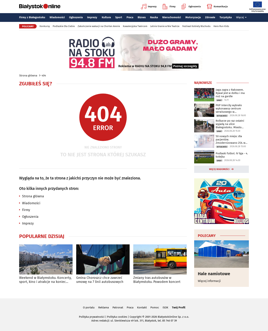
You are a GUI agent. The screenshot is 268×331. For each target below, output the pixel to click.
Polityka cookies (117, 316)
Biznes (142, 17)
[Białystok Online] (39, 6)
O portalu (89, 307)
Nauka (154, 17)
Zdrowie (210, 17)
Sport (118, 17)
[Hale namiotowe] (221, 254)
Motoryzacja (193, 17)
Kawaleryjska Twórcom (135, 26)
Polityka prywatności (91, 316)
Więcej (240, 17)
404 (44, 75)
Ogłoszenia (195, 6)
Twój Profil (178, 307)
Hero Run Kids (221, 26)
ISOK (165, 307)
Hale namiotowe (214, 273)
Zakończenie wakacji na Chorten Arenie (99, 26)
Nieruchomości (171, 17)
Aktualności (222, 116)
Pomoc (154, 307)
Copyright (135, 316)
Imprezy (152, 6)
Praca (130, 17)
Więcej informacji (209, 281)
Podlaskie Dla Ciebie (64, 26)
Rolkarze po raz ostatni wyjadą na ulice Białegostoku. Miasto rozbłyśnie (230, 124)
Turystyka (226, 17)
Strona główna (28, 75)
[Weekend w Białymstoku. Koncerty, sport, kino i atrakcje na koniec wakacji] (46, 259)
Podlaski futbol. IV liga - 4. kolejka (232, 155)
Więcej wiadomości (219, 169)
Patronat (117, 307)
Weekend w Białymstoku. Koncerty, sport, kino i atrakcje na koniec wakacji (45, 280)
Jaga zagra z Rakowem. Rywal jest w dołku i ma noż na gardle (230, 93)
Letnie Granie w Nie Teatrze (164, 26)
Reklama (103, 307)
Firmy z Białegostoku (32, 17)
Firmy (173, 6)
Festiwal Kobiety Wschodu (196, 26)
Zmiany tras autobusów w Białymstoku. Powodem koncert (156, 280)
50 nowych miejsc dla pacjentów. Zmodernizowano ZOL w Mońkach (230, 139)
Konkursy (45, 26)
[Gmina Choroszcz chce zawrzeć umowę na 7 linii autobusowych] (103, 259)
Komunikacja (221, 6)
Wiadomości (57, 17)
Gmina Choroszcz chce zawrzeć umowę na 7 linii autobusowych (99, 280)
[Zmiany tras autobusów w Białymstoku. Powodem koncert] (160, 259)
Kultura (106, 17)
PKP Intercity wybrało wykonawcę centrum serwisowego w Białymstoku (229, 108)
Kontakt (142, 307)
